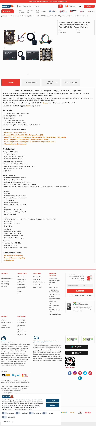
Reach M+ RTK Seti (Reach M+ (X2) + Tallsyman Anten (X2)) (23, 135)
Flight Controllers (31, 16)
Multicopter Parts (20, 16)
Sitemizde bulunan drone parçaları (15, 144)
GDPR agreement (74, 295)
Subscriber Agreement (53, 302)
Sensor (19, 294)
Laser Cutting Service (21, 288)
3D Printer (20, 277)
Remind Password (7, 322)
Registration (5, 327)
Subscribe (80, 291)
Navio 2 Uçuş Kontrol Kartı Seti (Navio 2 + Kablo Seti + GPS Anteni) (26, 139)
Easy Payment (54, 287)
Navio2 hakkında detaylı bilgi (13, 255)
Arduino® (20, 282)
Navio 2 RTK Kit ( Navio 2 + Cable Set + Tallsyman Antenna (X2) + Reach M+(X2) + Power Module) (63, 16)
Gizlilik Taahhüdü (55, 314)
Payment (52, 285)
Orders (3, 325)
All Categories (22, 332)
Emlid (77, 30)
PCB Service (21, 284)
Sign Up (3, 320)
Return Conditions (71, 82)
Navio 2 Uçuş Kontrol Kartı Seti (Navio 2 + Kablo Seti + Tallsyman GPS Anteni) (29, 142)
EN (83, 11)
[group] (28, 46)
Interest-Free (37, 277)
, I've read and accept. (80, 295)
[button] (4, 48)
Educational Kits (30, 11)
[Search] (60, 6)
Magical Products (39, 282)
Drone (12, 16)
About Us (4, 286)
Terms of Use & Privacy (54, 295)
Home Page (6, 16)
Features (11, 82)
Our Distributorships (6, 278)
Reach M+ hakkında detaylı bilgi (14, 258)
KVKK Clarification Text (55, 310)
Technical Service (30, 82)
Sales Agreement (54, 298)
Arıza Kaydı (37, 11)
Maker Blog (5, 284)
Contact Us (5, 281)
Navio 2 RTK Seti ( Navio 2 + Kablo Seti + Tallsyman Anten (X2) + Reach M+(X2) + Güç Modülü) (35, 137)
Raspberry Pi (21, 279)
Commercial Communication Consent (54, 280)
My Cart (20, 329)
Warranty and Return (54, 306)
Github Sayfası (9, 260)
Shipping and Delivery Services (54, 291)
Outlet (19, 291)
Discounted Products (21, 326)
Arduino (44, 11)
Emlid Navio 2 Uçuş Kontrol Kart (15, 132)
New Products (21, 11)
